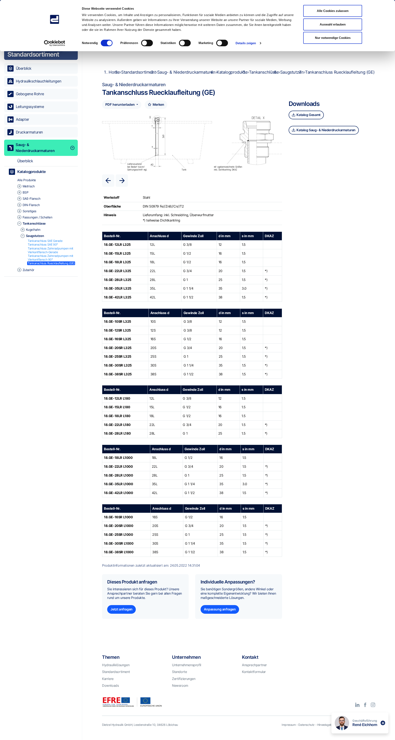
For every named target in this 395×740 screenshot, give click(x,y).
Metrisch (29, 186)
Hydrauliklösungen (115, 665)
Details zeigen (246, 43)
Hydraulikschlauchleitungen (39, 81)
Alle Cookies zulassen (333, 11)
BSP (26, 192)
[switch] (147, 43)
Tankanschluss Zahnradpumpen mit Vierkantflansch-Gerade (50, 250)
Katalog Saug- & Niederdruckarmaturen (326, 130)
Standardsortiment (138, 72)
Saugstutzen (35, 236)
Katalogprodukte (31, 171)
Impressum (289, 724)
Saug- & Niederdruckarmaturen (35, 148)
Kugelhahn (33, 230)
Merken (158, 104)
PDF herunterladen (120, 104)
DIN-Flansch (31, 205)
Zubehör (28, 270)
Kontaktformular (254, 672)
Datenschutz (306, 724)
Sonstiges (29, 211)
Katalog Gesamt (308, 115)
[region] (41, 377)
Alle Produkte (26, 180)
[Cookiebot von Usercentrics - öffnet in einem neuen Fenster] (55, 43)
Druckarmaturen (29, 132)
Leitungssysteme (30, 106)
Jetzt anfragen (121, 609)
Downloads (110, 685)
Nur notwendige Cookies (333, 37)
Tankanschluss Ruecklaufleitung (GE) (51, 263)
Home (114, 72)
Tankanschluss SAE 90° (43, 244)
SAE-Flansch (32, 199)
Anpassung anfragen (220, 609)
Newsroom (180, 685)
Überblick (23, 68)
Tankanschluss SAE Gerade (45, 240)
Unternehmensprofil (186, 665)
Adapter (22, 119)
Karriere (108, 679)
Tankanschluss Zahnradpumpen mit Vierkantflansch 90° (50, 257)
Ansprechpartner (254, 665)
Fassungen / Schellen (37, 217)
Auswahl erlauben (333, 24)
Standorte (179, 672)
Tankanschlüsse (34, 223)
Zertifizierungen (183, 679)
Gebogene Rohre (30, 94)
